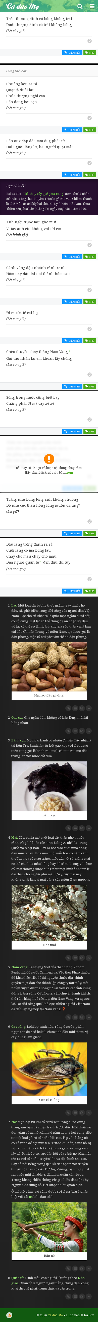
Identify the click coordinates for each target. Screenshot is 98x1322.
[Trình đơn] (92, 6)
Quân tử (17, 1278)
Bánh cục (18, 740)
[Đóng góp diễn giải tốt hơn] (82, 708)
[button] (80, 6)
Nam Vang (19, 967)
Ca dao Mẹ (37, 6)
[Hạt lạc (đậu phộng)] (49, 666)
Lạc (14, 605)
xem (69, 472)
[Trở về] (89, 708)
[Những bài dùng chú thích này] (75, 708)
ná (31, 1196)
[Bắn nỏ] (49, 1227)
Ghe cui (17, 717)
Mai (14, 837)
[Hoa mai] (49, 913)
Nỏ (13, 1122)
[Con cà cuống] (49, 1069)
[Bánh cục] (49, 786)
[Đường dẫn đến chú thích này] (68, 708)
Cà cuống (18, 1026)
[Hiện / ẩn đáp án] (89, 41)
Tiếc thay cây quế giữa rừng (43, 194)
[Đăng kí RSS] (9, 1315)
